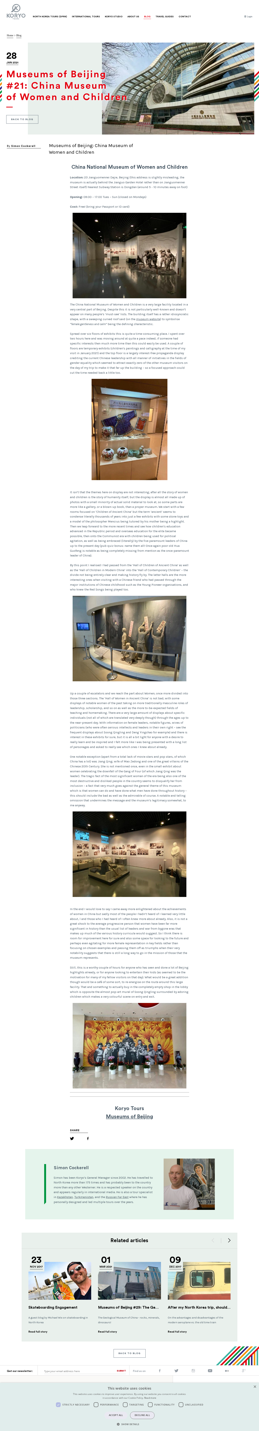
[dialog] (129, 1407)
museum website (148, 319)
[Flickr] (227, 1371)
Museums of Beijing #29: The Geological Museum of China (149, 1307)
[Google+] (244, 1371)
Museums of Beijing (129, 1116)
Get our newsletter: (20, 1371)
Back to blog (22, 119)
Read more (150, 1397)
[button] (129, 1424)
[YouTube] (210, 1371)
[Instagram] (193, 1371)
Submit (121, 1371)
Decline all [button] (142, 1415)
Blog (18, 35)
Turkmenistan (83, 1197)
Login (249, 17)
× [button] (254, 1386)
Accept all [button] (116, 1415)
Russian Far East (117, 1197)
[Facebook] (88, 1139)
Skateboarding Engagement (52, 1307)
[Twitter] (72, 1139)
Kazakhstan (65, 1197)
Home (10, 35)
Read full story (37, 1331)
